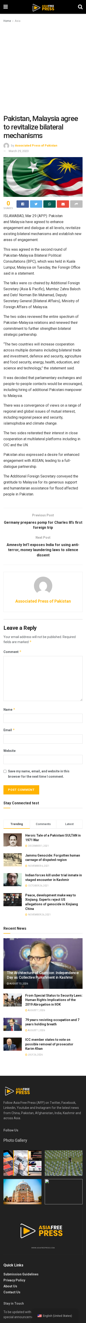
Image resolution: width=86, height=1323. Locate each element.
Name (9, 709)
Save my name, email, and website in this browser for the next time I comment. (38, 773)
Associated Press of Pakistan (36, 145)
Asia (17, 21)
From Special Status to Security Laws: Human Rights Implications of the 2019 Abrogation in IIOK (54, 1000)
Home (7, 21)
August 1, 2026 (36, 1030)
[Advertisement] (43, 69)
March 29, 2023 (19, 151)
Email (9, 730)
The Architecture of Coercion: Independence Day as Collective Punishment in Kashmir (43, 975)
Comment (12, 652)
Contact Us (11, 1292)
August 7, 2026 (36, 1010)
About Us (10, 1286)
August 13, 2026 (18, 983)
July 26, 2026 (35, 1054)
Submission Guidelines (21, 1274)
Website (9, 751)
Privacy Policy (14, 1280)
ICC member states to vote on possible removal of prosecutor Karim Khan (49, 1044)
